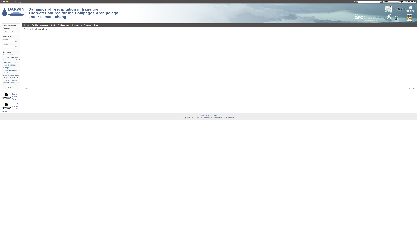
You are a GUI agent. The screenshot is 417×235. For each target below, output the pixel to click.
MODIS (16, 77)
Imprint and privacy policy (208, 115)
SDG (9, 80)
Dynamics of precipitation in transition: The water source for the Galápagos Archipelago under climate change (73, 13)
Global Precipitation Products (11, 75)
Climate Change (14, 57)
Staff (53, 25)
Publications (63, 25)
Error (6, 65)
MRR (6, 80)
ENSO (16, 62)
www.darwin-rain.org (15, 2)
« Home (26, 88)
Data (96, 25)
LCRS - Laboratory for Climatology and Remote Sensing (216, 117)
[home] (13, 11)
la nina (6, 77)
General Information (8, 31)
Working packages (40, 25)
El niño (10, 62)
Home (26, 25)
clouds (14, 59)
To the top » (412, 88)
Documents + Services (81, 25)
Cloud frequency (7, 59)
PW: (381, 2)
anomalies (6, 57)
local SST (11, 77)
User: (356, 2)
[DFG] (368, 12)
